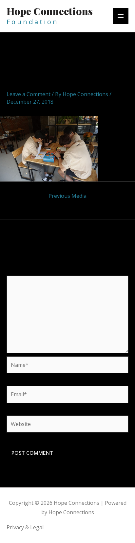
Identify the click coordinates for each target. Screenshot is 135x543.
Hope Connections (50, 11)
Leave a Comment (28, 94)
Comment (21, 271)
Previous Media (67, 195)
